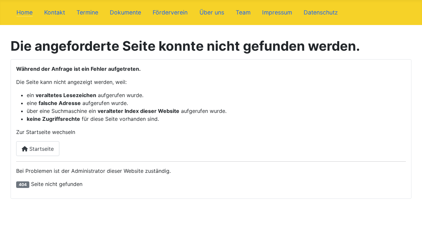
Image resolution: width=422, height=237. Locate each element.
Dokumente (125, 12)
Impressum (277, 12)
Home (24, 12)
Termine (87, 12)
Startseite (41, 148)
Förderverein (170, 12)
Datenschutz (321, 12)
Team (243, 12)
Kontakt (54, 12)
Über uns (211, 12)
